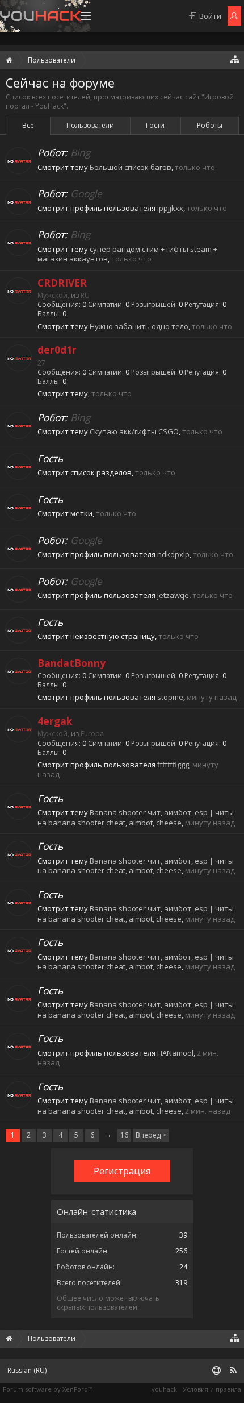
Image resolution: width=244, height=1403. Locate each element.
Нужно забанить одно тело (139, 326)
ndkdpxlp (173, 554)
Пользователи (90, 125)
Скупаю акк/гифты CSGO (134, 431)
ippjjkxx (170, 208)
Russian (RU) (27, 1370)
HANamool (175, 1053)
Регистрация (122, 1171)
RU (85, 295)
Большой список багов (130, 167)
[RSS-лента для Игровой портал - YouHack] (233, 1371)
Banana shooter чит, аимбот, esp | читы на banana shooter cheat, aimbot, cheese (135, 817)
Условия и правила (212, 1389)
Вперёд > (151, 1135)
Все (28, 125)
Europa (92, 733)
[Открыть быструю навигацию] (235, 58)
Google (86, 193)
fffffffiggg (173, 764)
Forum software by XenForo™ (47, 1389)
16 (124, 1135)
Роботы (209, 125)
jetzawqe (173, 595)
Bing (80, 152)
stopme (170, 697)
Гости (155, 125)
